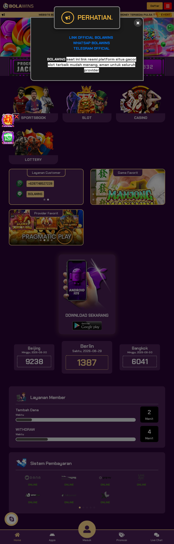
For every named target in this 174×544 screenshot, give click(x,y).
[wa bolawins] (8, 137)
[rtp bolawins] (8, 119)
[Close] (138, 23)
